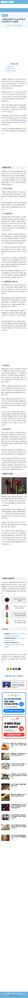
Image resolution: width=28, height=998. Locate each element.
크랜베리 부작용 (10, 68)
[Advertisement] (14, 46)
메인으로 (12, 995)
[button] (22, 2)
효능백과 (5, 15)
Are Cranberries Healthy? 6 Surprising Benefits (14, 645)
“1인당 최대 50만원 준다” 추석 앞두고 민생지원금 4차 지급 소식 (18, 686)
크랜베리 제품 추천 (10, 71)
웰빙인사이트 (10, 25)
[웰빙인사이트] (7, 2)
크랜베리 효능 (9, 66)
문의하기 (16, 995)
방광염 (24, 120)
